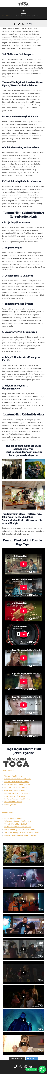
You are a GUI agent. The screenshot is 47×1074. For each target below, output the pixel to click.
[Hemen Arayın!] (16, 1066)
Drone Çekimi (10, 805)
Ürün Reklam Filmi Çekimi (15, 824)
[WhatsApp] (21, 1066)
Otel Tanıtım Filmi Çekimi (15, 790)
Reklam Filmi (7, 813)
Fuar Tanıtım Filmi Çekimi (15, 787)
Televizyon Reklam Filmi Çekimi (17, 821)
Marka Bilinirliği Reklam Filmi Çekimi (19, 830)
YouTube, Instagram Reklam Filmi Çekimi (21, 833)
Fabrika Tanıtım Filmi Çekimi (16, 782)
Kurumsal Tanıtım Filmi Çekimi (17, 779)
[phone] (19, 23)
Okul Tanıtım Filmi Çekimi (15, 796)
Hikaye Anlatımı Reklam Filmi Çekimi (20, 835)
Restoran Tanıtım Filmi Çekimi (17, 799)
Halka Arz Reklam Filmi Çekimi (17, 827)
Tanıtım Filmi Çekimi (13, 776)
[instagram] (14, 23)
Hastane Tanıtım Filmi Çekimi (17, 793)
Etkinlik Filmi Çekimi (13, 802)
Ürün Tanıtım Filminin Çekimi (17, 785)
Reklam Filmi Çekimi (13, 818)
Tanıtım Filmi (8, 770)
